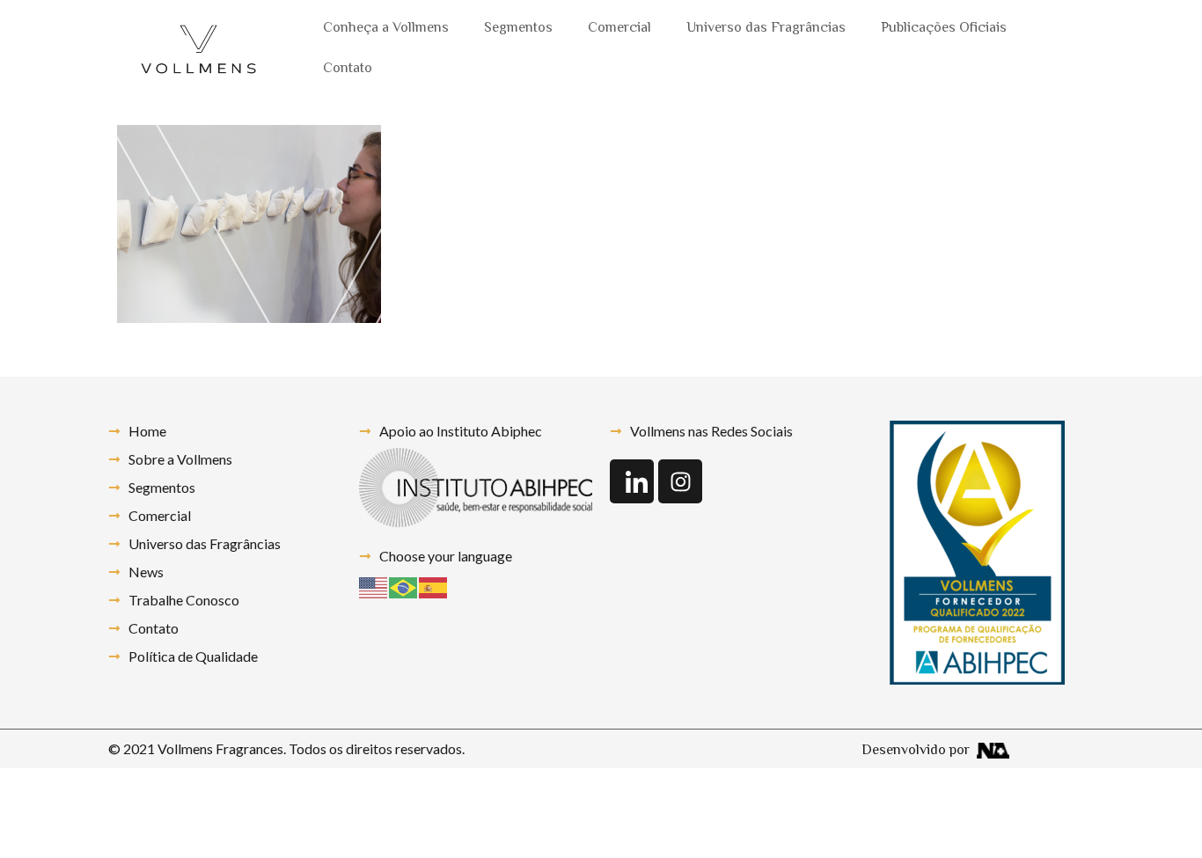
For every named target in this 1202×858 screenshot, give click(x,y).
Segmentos (518, 29)
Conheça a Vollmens (386, 29)
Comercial (619, 29)
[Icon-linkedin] (632, 481)
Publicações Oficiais (944, 29)
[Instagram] (680, 481)
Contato (347, 69)
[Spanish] (434, 585)
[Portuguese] (404, 585)
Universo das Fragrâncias (766, 29)
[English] (374, 585)
